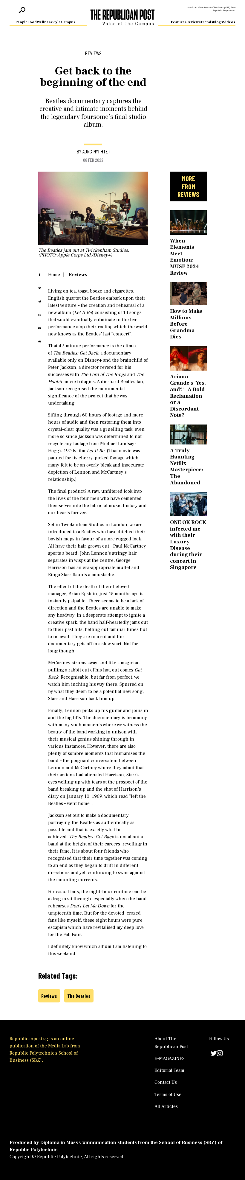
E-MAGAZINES (169, 1058)
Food (32, 22)
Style (56, 22)
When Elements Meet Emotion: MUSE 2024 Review (184, 256)
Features (178, 22)
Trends (206, 22)
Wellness (44, 22)
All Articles (166, 1106)
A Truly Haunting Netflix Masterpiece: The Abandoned (186, 466)
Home (54, 275)
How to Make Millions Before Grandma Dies (186, 324)
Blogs (218, 22)
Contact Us (165, 1082)
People (21, 22)
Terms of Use (167, 1094)
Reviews (193, 22)
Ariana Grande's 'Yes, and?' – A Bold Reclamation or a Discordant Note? (188, 396)
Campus (68, 22)
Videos (229, 22)
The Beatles (79, 996)
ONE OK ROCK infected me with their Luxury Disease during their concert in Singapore (188, 545)
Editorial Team (169, 1070)
